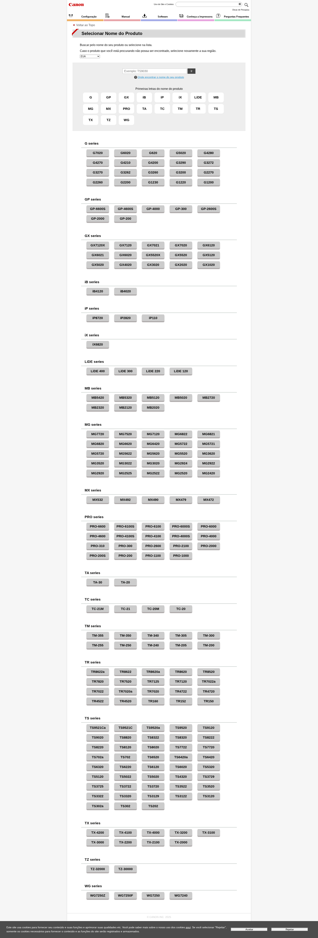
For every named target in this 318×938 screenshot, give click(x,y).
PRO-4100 (153, 536)
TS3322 (97, 796)
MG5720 (97, 453)
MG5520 (181, 453)
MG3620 (208, 453)
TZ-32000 (98, 869)
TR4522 (98, 701)
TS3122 (181, 796)
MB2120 (125, 407)
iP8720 (97, 318)
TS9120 (208, 728)
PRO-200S (98, 556)
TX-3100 (208, 832)
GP (108, 97)
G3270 (98, 172)
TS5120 (97, 776)
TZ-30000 (125, 869)
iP (162, 97)
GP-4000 (153, 209)
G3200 (181, 172)
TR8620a (153, 672)
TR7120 (181, 681)
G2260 (98, 182)
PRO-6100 (153, 526)
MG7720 (97, 434)
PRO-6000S (181, 526)
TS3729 (208, 776)
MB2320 (97, 407)
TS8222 (208, 737)
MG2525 (125, 473)
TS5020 (153, 776)
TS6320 (97, 767)
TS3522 (181, 786)
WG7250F (125, 895)
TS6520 (153, 757)
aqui (188, 927)
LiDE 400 (98, 371)
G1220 (181, 182)
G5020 (181, 153)
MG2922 (208, 463)
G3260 (153, 172)
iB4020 (125, 291)
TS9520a (153, 728)
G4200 (153, 162)
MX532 (97, 500)
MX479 (181, 500)
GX (126, 97)
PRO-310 (98, 546)
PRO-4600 (97, 536)
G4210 (125, 162)
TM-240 (153, 645)
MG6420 (153, 444)
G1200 (209, 182)
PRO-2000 (208, 546)
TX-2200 (125, 842)
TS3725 (97, 786)
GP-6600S (97, 209)
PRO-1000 (181, 556)
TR (198, 109)
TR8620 (181, 672)
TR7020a (125, 691)
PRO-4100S (125, 536)
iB (144, 97)
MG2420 (208, 473)
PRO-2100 (181, 546)
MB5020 (181, 397)
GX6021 (98, 255)
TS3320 (125, 796)
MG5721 (208, 444)
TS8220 (97, 747)
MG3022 (125, 463)
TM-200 (208, 645)
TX (91, 120)
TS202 (153, 806)
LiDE (198, 97)
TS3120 (208, 796)
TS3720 (153, 786)
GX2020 (181, 265)
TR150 (209, 701)
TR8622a (98, 672)
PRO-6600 (97, 526)
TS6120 (153, 767)
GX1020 (209, 265)
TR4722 (181, 691)
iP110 (153, 318)
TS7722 (181, 747)
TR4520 (125, 701)
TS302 (125, 806)
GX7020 (181, 245)
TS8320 (181, 737)
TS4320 (181, 776)
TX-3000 (97, 842)
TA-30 (97, 582)
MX (108, 109)
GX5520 (181, 255)
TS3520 (208, 786)
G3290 (181, 162)
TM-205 (181, 645)
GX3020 (153, 265)
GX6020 (125, 255)
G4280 (209, 153)
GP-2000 (97, 218)
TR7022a (208, 681)
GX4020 (125, 265)
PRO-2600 (153, 546)
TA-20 (125, 582)
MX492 (125, 500)
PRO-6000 (208, 526)
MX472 (208, 500)
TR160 (153, 701)
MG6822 (181, 434)
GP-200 (125, 218)
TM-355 (97, 635)
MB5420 (97, 397)
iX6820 (97, 344)
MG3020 (153, 463)
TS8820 (125, 737)
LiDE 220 (153, 371)
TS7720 (208, 747)
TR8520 (209, 672)
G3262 (125, 172)
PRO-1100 (153, 556)
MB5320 (125, 397)
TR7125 (153, 681)
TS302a (97, 806)
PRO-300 (125, 546)
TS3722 (125, 786)
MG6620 (125, 444)
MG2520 (181, 473)
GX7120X (98, 245)
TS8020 (153, 747)
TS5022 (125, 776)
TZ (109, 120)
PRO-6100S (125, 526)
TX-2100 (153, 842)
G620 (153, 153)
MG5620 (153, 453)
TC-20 (181, 609)
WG (126, 120)
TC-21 (125, 609)
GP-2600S (208, 209)
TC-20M (153, 609)
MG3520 (97, 463)
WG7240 (181, 895)
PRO (126, 109)
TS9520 (181, 728)
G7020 (98, 153)
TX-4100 (125, 832)
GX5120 (209, 255)
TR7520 (125, 681)
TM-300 (208, 635)
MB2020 (153, 407)
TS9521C (125, 728)
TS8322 (153, 737)
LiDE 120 (181, 371)
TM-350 (125, 635)
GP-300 (181, 209)
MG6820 (97, 444)
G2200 (125, 182)
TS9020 (97, 737)
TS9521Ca (98, 728)
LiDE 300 (125, 371)
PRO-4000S (181, 536)
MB (216, 97)
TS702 (125, 757)
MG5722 (181, 444)
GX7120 (125, 245)
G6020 (125, 153)
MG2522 (153, 473)
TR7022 (98, 691)
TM (180, 109)
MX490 (153, 500)
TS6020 (181, 767)
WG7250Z (97, 895)
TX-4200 (97, 832)
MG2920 (97, 473)
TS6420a (181, 757)
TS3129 (153, 796)
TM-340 (153, 635)
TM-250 (125, 645)
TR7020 (153, 691)
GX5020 (98, 265)
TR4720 (209, 691)
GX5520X (153, 255)
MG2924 (181, 463)
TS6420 (208, 757)
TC (162, 109)
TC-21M (98, 609)
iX (180, 97)
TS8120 (125, 747)
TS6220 (125, 767)
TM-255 (97, 645)
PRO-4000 (208, 536)
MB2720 (208, 397)
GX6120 (209, 245)
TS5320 (208, 767)
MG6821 (208, 434)
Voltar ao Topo (85, 25)
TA (144, 109)
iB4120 (97, 291)
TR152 (181, 701)
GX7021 (153, 245)
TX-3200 (181, 832)
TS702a (97, 757)
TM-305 (181, 635)
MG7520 (125, 434)
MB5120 (153, 397)
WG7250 (153, 895)
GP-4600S (125, 209)
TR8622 (125, 672)
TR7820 (98, 681)
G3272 (209, 162)
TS (216, 109)
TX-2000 (181, 842)
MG (90, 109)
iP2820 (125, 318)
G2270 (209, 172)
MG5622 (125, 453)
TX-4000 (153, 832)
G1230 (153, 182)
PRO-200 (125, 556)
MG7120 (153, 434)
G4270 (98, 162)
